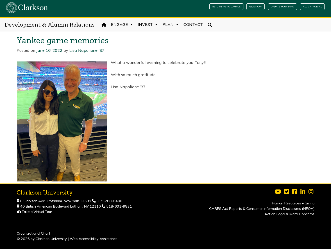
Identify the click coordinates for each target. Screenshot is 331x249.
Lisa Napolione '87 (86, 50)
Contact (193, 24)
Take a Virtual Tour (37, 211)
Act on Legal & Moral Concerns (290, 214)
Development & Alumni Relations (50, 24)
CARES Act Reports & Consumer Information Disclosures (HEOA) (262, 208)
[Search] (210, 24)
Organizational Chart (33, 233)
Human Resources (286, 203)
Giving (310, 203)
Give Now (255, 6)
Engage (119, 24)
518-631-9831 (118, 206)
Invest (145, 24)
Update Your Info (282, 6)
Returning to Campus (226, 6)
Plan (168, 24)
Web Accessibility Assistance (94, 238)
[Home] (104, 24)
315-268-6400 (109, 201)
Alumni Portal (312, 6)
